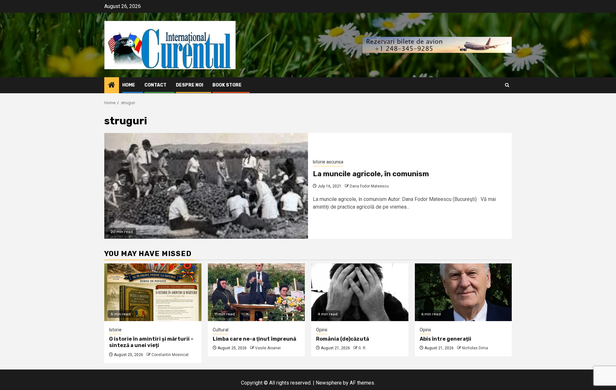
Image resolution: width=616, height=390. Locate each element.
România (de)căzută (342, 339)
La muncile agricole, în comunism (371, 174)
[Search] (507, 85)
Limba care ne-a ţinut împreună (254, 339)
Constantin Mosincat (170, 355)
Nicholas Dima (475, 348)
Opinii (321, 329)
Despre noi (189, 85)
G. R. (362, 348)
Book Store (227, 85)
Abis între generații (445, 339)
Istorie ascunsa (328, 161)
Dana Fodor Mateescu (369, 186)
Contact (155, 85)
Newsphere (329, 383)
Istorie (115, 329)
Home (128, 85)
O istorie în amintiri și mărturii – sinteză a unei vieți (151, 342)
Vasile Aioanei (268, 348)
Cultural (220, 329)
